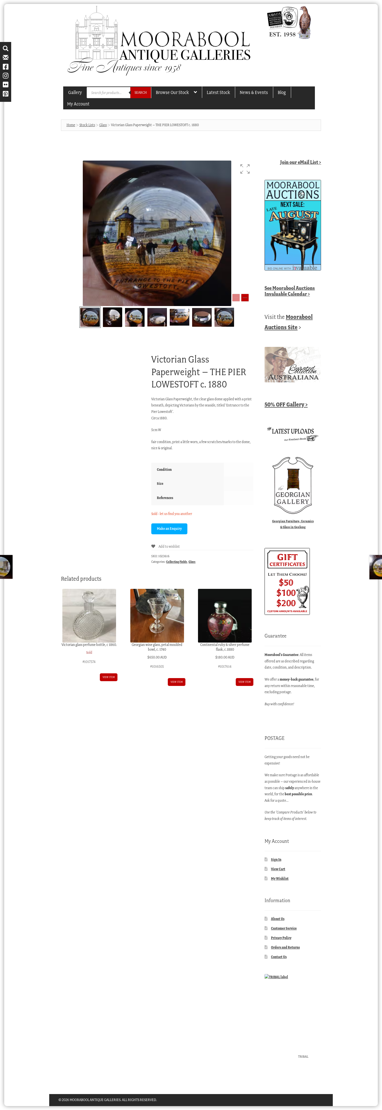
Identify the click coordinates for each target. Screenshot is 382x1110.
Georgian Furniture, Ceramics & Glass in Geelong (293, 524)
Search (141, 92)
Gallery (75, 92)
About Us (277, 919)
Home (71, 125)
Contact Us (279, 957)
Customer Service (284, 928)
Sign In (276, 859)
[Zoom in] (245, 298)
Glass (103, 125)
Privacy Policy (281, 938)
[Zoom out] (236, 298)
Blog (282, 92)
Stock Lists (87, 125)
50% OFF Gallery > (286, 404)
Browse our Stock (172, 92)
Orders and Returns (285, 947)
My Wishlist (280, 878)
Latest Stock (218, 92)
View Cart (278, 869)
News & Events (254, 92)
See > (290, 291)
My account (78, 104)
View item (109, 677)
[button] (245, 169)
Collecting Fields (176, 562)
